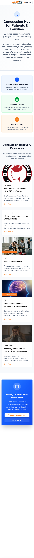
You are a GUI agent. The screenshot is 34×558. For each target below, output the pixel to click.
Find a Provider (17, 420)
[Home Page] (17, 2)
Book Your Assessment (18, 415)
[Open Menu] (3, 3)
